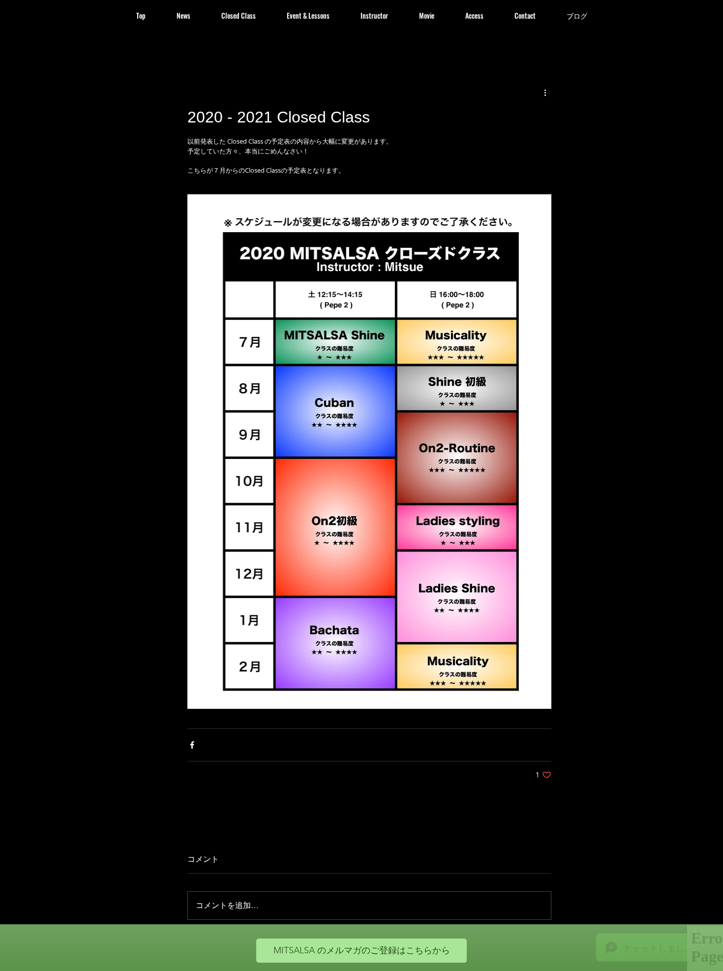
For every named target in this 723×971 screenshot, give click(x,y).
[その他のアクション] (545, 92)
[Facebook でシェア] (192, 745)
